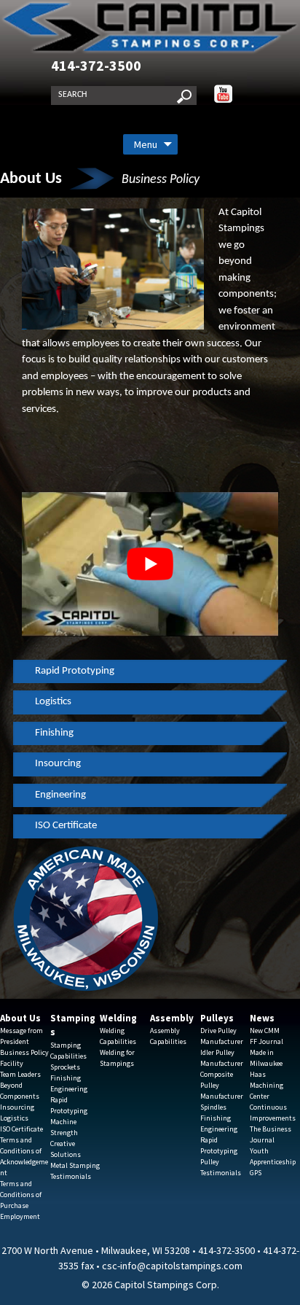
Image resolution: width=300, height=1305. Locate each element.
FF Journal (266, 1041)
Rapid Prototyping (74, 671)
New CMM (265, 1030)
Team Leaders (20, 1074)
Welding (118, 1018)
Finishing (54, 733)
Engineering (60, 795)
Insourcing (58, 763)
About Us (20, 1018)
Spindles (213, 1107)
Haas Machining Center (266, 1085)
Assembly (172, 1018)
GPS (255, 1172)
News (262, 1018)
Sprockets (65, 1067)
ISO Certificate (66, 825)
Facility (11, 1063)
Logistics (53, 701)
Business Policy (24, 1052)
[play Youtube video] (150, 564)
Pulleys (217, 1018)
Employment (20, 1216)
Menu (145, 144)
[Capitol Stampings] (150, 27)
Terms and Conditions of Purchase (21, 1194)
